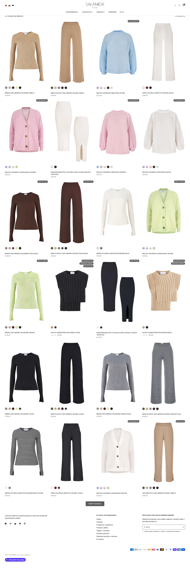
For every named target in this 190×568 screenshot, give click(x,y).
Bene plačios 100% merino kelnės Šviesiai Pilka (161, 414)
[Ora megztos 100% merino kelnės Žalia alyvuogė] (143, 488)
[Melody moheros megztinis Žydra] (117, 52)
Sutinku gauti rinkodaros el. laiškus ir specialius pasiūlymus (162, 531)
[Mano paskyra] (175, 5)
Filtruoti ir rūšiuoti (15, 16)
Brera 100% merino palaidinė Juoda (19, 414)
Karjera (98, 519)
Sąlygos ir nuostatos (103, 530)
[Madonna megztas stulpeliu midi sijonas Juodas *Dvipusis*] (55, 167)
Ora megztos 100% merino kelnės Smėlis (159, 493)
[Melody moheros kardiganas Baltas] (13, 167)
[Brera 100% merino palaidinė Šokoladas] (13, 88)
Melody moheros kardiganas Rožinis (20, 172)
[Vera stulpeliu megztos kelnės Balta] (163, 52)
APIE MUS (100, 12)
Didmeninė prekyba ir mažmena (106, 536)
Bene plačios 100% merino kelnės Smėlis (67, 93)
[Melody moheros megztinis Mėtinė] (111, 88)
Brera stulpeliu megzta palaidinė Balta (112, 253)
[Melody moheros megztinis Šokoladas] (108, 88)
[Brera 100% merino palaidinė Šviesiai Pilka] (6, 88)
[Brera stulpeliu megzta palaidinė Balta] (117, 213)
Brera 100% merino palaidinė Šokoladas (21, 253)
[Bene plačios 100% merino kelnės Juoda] (66, 88)
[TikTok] (26, 523)
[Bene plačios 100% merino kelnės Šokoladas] (62, 88)
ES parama (100, 539)
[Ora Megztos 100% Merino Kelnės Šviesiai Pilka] (150, 488)
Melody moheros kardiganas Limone (157, 253)
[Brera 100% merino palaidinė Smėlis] (26, 52)
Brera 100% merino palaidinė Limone (20, 332)
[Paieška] (179, 5)
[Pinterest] (21, 523)
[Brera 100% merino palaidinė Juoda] (20, 88)
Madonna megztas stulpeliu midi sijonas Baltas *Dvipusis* (71, 173)
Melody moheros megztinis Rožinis (111, 172)
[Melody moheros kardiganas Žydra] (6, 167)
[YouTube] (16, 524)
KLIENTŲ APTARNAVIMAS (106, 515)
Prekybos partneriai (102, 533)
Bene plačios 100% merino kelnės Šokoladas (69, 253)
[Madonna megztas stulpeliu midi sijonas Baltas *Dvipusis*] (72, 131)
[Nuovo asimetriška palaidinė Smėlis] (52, 327)
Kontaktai (99, 522)
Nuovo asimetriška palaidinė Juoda (65, 332)
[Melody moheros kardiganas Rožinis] (26, 131)
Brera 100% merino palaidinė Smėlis (19, 93)
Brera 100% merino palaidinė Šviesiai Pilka (113, 414)
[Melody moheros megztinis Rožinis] (101, 88)
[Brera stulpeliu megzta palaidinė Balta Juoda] (101, 248)
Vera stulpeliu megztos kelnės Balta (158, 93)
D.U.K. (122, 12)
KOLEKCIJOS (87, 12)
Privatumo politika (102, 528)
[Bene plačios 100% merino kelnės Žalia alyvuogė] (52, 88)
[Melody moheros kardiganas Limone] (16, 167)
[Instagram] (12, 523)
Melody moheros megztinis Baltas (156, 172)
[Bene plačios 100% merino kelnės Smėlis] (72, 52)
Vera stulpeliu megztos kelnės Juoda (67, 493)
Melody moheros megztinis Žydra (110, 93)
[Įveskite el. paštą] (183, 527)
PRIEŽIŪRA (112, 12)
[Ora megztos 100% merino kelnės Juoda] (157, 488)
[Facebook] (7, 523)
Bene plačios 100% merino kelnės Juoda (67, 414)
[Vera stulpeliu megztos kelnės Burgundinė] (147, 88)
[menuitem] (72, 12)
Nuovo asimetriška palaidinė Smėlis (157, 332)
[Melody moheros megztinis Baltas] (104, 88)
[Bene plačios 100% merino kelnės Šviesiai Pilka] (59, 88)
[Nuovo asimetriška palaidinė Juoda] (72, 292)
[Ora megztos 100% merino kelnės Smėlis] (163, 452)
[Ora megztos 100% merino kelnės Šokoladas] (154, 488)
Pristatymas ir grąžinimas (104, 525)
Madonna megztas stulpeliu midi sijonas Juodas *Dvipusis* (116, 334)
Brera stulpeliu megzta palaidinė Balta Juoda (24, 493)
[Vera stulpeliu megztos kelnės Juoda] (150, 88)
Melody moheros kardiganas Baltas (111, 493)
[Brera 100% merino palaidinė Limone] (16, 88)
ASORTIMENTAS (71, 12)
